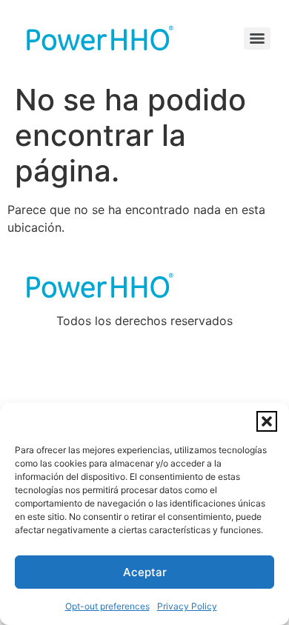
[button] (266, 421)
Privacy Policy (187, 606)
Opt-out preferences (107, 606)
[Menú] (257, 38)
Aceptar (145, 572)
